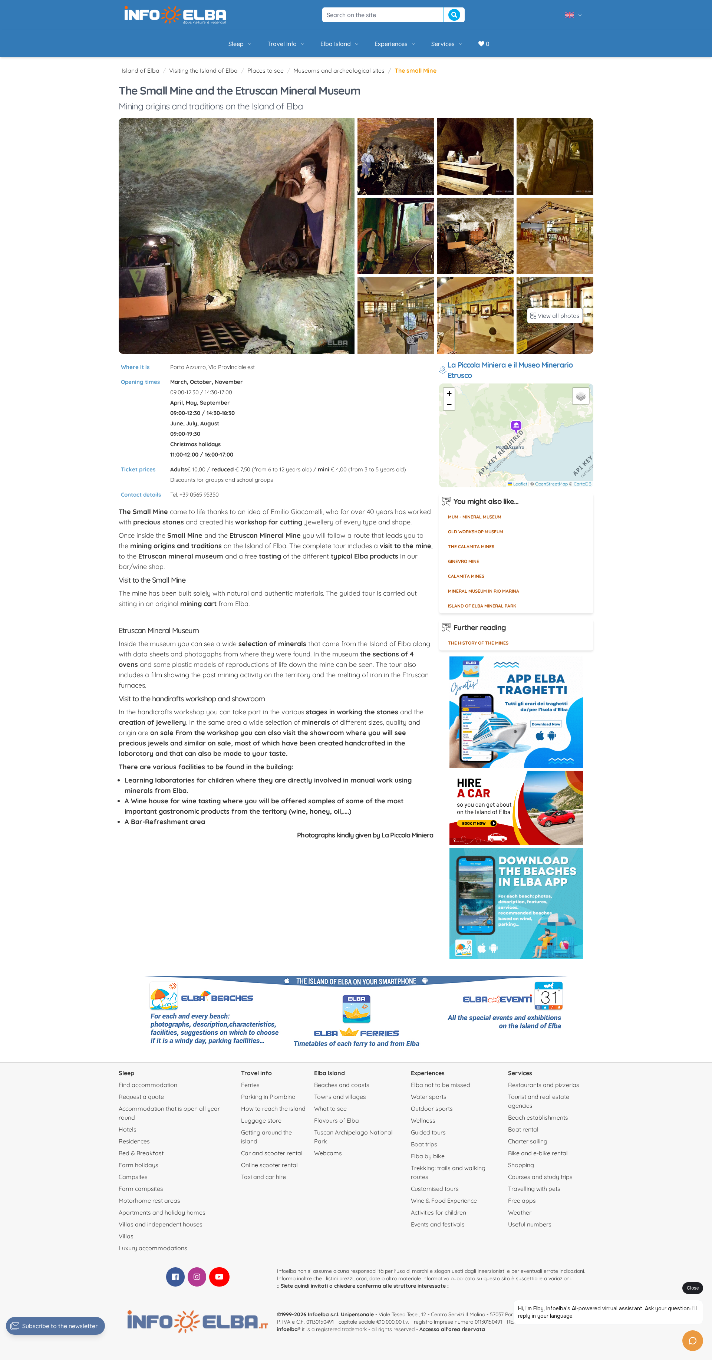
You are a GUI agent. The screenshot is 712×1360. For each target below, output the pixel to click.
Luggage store (261, 1120)
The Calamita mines (471, 546)
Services (443, 43)
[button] (516, 428)
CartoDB (582, 484)
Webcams (328, 1153)
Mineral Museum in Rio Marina (483, 591)
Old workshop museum (475, 531)
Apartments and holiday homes (162, 1212)
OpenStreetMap (551, 484)
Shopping (521, 1165)
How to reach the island (273, 1108)
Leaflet (519, 484)
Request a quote (141, 1096)
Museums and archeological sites (339, 70)
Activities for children (438, 1212)
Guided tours (428, 1132)
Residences (134, 1141)
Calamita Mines (466, 576)
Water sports (428, 1096)
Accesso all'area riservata (452, 1329)
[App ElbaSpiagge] (516, 903)
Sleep (236, 43)
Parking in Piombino (268, 1096)
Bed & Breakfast (141, 1153)
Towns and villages (340, 1096)
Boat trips (424, 1144)
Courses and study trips (540, 1176)
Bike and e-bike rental (538, 1153)
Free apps (522, 1200)
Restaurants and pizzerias (543, 1085)
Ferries (250, 1085)
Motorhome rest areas (149, 1200)
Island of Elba (140, 70)
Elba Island (335, 43)
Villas (126, 1236)
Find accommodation (148, 1085)
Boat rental (523, 1129)
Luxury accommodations (153, 1248)
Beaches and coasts (341, 1085)
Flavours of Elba (336, 1120)
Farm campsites (141, 1188)
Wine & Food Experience (444, 1200)
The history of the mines (478, 643)
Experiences (391, 43)
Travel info (282, 43)
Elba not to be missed (440, 1085)
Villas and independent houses (160, 1224)
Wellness (423, 1120)
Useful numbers (529, 1224)
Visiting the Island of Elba (203, 70)
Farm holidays (138, 1165)
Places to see (265, 70)
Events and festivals (438, 1224)
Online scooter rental (269, 1165)
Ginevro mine (463, 561)
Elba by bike (428, 1156)
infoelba (287, 1329)
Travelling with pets (534, 1188)
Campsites (133, 1176)
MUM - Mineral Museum (474, 517)
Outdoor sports (432, 1108)
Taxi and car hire (263, 1176)
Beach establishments (538, 1117)
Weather (519, 1212)
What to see (330, 1108)
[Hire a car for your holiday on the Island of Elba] (516, 808)
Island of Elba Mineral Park (482, 606)
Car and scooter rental (272, 1153)
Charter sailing (527, 1141)
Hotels (127, 1129)
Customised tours (435, 1188)
